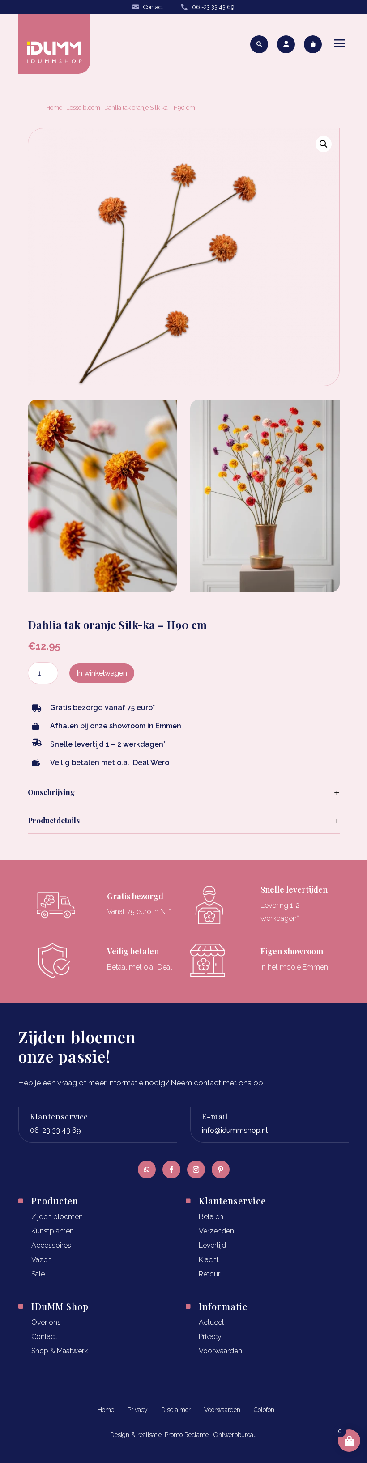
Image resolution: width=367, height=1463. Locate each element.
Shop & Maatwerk (59, 1351)
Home (54, 107)
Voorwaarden (220, 1351)
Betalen (211, 1216)
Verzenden (216, 1231)
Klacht (209, 1259)
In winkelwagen (102, 673)
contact (207, 1082)
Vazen (41, 1259)
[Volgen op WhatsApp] (147, 1169)
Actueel (211, 1322)
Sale (38, 1274)
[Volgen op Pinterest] (221, 1169)
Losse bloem (83, 107)
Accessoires (51, 1245)
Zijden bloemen (57, 1216)
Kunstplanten (52, 1231)
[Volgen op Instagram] (196, 1169)
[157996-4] (102, 589)
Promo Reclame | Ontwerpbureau (211, 1434)
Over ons (46, 1322)
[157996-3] (265, 589)
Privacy (210, 1336)
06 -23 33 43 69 (213, 7)
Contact (153, 7)
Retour (209, 1274)
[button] (324, 144)
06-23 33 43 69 (55, 1130)
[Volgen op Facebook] (171, 1169)
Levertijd (212, 1245)
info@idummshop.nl (235, 1130)
